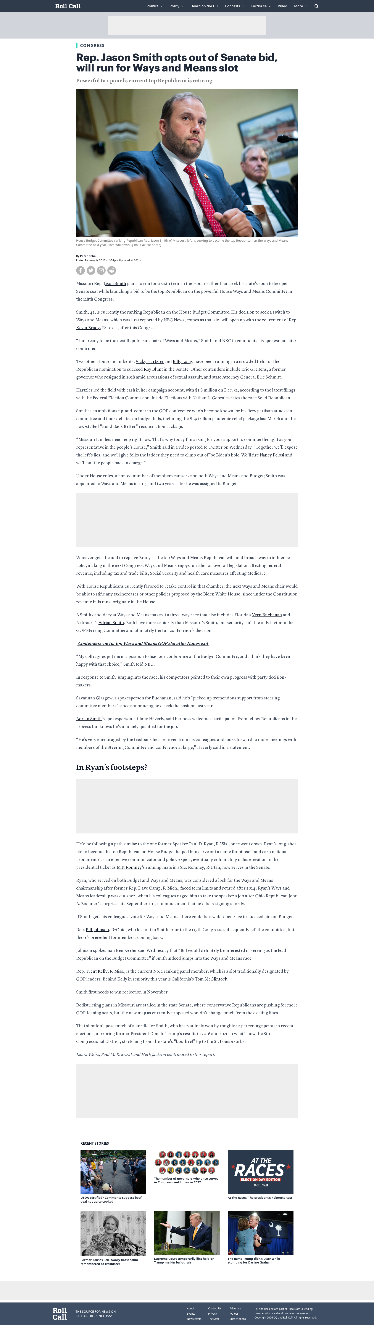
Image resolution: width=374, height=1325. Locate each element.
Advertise (235, 1308)
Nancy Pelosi (272, 455)
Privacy (212, 1313)
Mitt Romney (129, 868)
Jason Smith (114, 284)
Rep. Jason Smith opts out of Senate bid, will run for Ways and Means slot (177, 62)
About (190, 1308)
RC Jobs (234, 1313)
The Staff (213, 1319)
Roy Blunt (153, 369)
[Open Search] (316, 6)
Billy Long (182, 362)
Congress (92, 45)
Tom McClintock (211, 979)
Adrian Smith (111, 623)
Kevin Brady (88, 328)
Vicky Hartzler (150, 362)
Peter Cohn (88, 256)
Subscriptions (238, 1319)
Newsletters (194, 1319)
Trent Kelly (97, 971)
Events (191, 1313)
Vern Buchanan (267, 615)
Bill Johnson (97, 930)
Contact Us (214, 1308)
